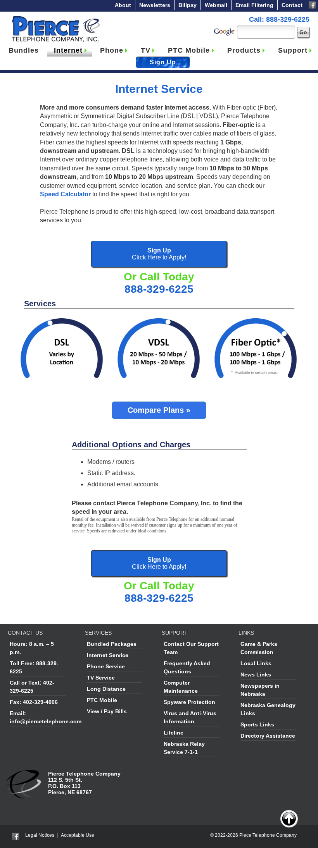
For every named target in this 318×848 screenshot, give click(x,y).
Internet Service (107, 655)
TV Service (101, 678)
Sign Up (163, 62)
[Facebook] (312, 4)
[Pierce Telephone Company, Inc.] (55, 17)
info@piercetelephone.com (45, 721)
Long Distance (106, 689)
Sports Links (257, 724)
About (123, 5)
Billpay (187, 5)
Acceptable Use (77, 835)
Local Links (255, 663)
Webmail (216, 5)
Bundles (24, 50)
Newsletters (154, 5)
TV (145, 50)
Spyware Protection (189, 702)
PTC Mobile (189, 50)
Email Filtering (254, 5)
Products (244, 50)
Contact (292, 5)
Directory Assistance (267, 736)
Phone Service (106, 666)
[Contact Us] (24, 774)
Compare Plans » (159, 410)
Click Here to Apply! (159, 254)
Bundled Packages (112, 644)
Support (293, 50)
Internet (68, 50)
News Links (255, 674)
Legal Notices (39, 835)
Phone (111, 50)
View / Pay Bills (107, 711)
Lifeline (173, 733)
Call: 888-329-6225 (279, 19)
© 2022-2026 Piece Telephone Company (253, 835)
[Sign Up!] (62, 320)
